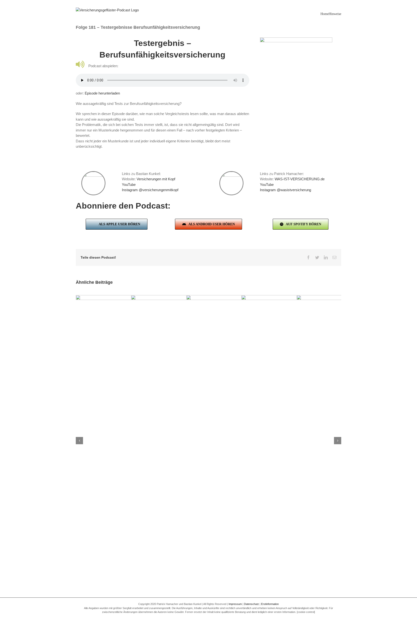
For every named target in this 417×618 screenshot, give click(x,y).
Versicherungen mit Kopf (156, 179)
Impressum (235, 604)
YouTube (129, 184)
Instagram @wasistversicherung (285, 190)
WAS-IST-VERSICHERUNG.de (300, 179)
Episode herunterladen (102, 93)
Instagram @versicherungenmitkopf (150, 190)
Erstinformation (270, 604)
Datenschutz (251, 604)
